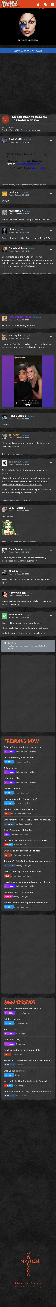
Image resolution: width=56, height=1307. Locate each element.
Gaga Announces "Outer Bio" (18, 829)
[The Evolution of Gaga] (28, 28)
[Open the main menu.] (52, 4)
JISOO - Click (10, 767)
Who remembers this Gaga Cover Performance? (27, 819)
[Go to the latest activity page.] (38, 4)
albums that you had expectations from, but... (27, 902)
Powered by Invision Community (28, 1286)
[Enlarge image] (28, 380)
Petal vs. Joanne (12, 788)
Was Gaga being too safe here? (19, 757)
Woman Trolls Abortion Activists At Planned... (26, 840)
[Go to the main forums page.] (45, 4)
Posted (19, 142)
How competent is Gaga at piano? (20, 798)
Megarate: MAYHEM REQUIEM (18, 892)
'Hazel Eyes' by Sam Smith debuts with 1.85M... (27, 881)
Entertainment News (30, 129)
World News (21, 844)
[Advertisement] (28, 83)
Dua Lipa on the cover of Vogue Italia (22, 850)
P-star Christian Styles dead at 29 (20, 809)
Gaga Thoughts (23, 761)
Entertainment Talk (25, 792)
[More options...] (51, 140)
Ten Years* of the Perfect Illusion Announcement (28, 860)
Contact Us (35, 1282)
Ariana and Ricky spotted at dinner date (23, 871)
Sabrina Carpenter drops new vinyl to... (23, 746)
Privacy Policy (21, 1282)
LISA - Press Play (12, 777)
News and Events (20, 834)
